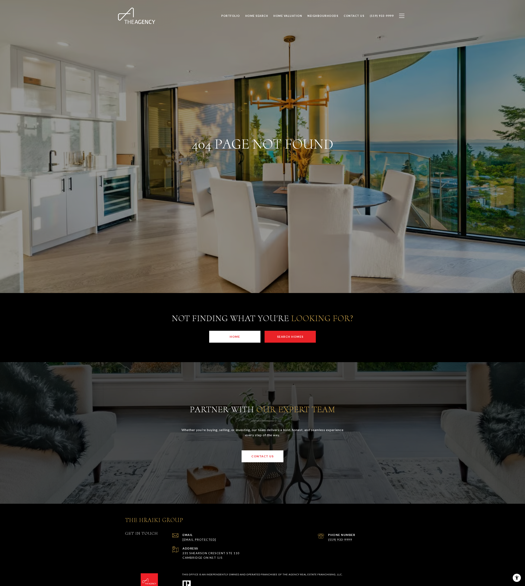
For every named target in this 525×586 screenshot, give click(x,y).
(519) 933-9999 (340, 539)
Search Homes (290, 336)
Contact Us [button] (262, 456)
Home (235, 336)
